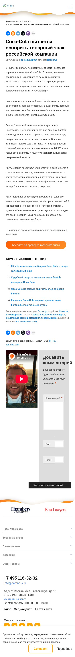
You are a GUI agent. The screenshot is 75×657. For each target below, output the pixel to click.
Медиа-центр (23, 609)
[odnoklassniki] (30, 626)
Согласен (41, 648)
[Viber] (28, 33)
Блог (17, 21)
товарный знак (49, 317)
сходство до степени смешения (23, 317)
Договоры (9, 555)
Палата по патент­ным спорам (49, 314)
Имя (48, 444)
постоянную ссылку (26, 321)
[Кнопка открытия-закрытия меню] (70, 7)
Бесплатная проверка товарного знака (36, 245)
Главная (10, 21)
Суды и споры (11, 563)
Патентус (52, 59)
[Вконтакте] (7, 626)
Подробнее (64, 648)
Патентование (11, 546)
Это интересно (13, 314)
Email (49, 460)
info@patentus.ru (15, 583)
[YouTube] (22, 626)
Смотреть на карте (15, 599)
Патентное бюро (13, 528)
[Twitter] (37, 626)
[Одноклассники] (13, 33)
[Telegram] (18, 33)
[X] (23, 33)
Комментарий (54, 398)
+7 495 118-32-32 (21, 577)
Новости (25, 21)
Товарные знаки (13, 537)
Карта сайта (43, 609)
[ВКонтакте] (8, 33)
